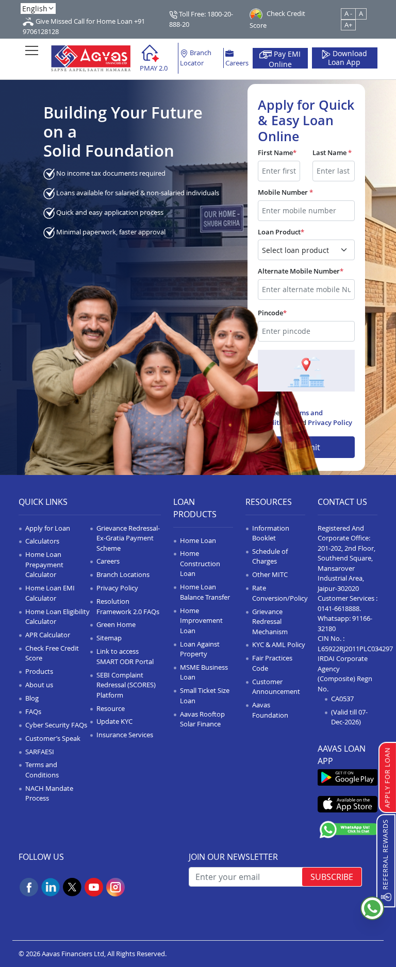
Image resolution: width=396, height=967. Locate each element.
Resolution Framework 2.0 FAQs (127, 606)
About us (39, 684)
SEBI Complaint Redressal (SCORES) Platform (126, 685)
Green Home (116, 624)
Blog (32, 698)
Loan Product (281, 231)
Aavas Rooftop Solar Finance (202, 719)
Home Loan (198, 540)
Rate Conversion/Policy (280, 593)
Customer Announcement (276, 687)
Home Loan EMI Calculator (50, 593)
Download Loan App (347, 58)
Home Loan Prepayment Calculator (44, 564)
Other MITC (270, 574)
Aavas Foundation (270, 710)
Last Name (332, 152)
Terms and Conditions (42, 769)
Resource (110, 708)
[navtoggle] (32, 50)
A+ (348, 24)
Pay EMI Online (285, 59)
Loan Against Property (200, 649)
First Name (277, 152)
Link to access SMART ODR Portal (125, 656)
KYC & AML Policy (278, 644)
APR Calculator (47, 634)
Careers (237, 62)
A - (348, 13)
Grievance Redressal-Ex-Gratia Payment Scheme (128, 538)
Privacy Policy (330, 422)
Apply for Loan (47, 528)
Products (39, 671)
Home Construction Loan (200, 563)
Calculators (42, 541)
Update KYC (114, 721)
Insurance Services (124, 734)
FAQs (33, 711)
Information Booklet (270, 533)
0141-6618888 (338, 608)
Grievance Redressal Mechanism (270, 621)
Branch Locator (195, 57)
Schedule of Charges (270, 556)
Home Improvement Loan (201, 620)
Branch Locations (123, 574)
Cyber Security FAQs (56, 725)
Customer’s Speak (52, 738)
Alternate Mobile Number (300, 271)
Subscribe (331, 877)
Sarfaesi (39, 751)
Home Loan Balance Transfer (205, 592)
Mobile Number (285, 192)
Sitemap (109, 637)
